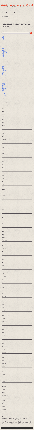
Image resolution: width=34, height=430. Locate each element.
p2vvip (2, 198)
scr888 (2, 245)
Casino (2, 141)
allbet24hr (3, 127)
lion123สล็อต (3, 175)
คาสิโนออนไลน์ (4, 296)
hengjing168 (3, 159)
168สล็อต (3, 111)
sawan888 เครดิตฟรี (4, 240)
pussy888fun (3, 228)
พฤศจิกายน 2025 (4, 395)
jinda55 (3, 37)
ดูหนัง (2, 86)
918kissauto (12, 418)
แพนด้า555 (3, 374)
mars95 (3, 187)
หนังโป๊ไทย (3, 50)
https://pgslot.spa (4, 52)
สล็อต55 (3, 327)
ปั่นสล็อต (3, 313)
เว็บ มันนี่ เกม (3, 360)
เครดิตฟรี (3, 357)
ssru (2, 262)
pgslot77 (3, 90)
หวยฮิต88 (3, 354)
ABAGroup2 (3, 125)
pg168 (3, 36)
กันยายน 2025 (3, 398)
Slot (2, 251)
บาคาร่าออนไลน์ (4, 92)
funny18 (3, 155)
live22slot (3, 178)
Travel (2, 271)
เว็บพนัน (19, 23)
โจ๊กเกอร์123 (16, 425)
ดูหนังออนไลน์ (4, 59)
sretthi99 (3, 259)
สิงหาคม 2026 (3, 381)
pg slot (3, 54)
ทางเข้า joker (4, 60)
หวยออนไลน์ (4, 95)
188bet (3, 418)
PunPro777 (3, 223)
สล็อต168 (3, 326)
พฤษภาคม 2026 (4, 386)
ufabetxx (3, 282)
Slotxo (2, 257)
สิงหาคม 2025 (3, 400)
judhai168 (3, 172)
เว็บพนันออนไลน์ (23, 23)
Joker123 (3, 167)
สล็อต (8, 23)
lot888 (2, 181)
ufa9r (2, 279)
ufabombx (3, 284)
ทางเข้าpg (3, 307)
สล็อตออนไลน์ (12, 23)
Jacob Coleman (5, 27)
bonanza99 (3, 136)
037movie (3, 108)
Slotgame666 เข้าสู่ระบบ (5, 256)
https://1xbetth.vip (4, 51)
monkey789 (3, 189)
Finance (3, 150)
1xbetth (2, 116)
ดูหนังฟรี (3, 77)
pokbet (2, 220)
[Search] (32, 10)
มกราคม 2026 (3, 392)
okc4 (2, 192)
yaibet (2, 290)
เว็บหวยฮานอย (4, 368)
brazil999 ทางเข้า (4, 139)
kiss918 (3, 55)
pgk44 (2, 212)
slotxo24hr (24, 421)
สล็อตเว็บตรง (4, 40)
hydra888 (3, 161)
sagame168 (3, 237)
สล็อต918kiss (3, 335)
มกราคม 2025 (3, 411)
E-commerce (3, 145)
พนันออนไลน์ (4, 23)
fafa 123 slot (3, 147)
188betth (3, 114)
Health (2, 158)
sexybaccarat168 (4, 248)
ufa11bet (3, 273)
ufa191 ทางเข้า (4, 276)
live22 (2, 85)
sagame (10, 421)
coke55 (2, 144)
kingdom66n (3, 173)
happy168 (3, 156)
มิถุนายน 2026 (3, 384)
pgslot (3, 53)
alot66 (2, 128)
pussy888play (3, 229)
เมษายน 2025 (3, 406)
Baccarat (3, 133)
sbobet (2, 243)
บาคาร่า (3, 47)
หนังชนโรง (3, 74)
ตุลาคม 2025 (3, 397)
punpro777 (3, 93)
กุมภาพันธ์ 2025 (4, 409)
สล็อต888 (3, 42)
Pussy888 (3, 226)
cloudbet (3, 142)
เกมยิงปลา (16, 23)
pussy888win (3, 231)
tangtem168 (3, 265)
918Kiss (3, 119)
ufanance (3, 287)
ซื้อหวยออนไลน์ (4, 94)
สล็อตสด (3, 341)
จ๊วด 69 (2, 298)
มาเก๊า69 (3, 321)
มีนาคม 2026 (3, 389)
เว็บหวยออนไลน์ (4, 366)
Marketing (3, 186)
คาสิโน (2, 293)
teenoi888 (3, 268)
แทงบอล (3, 371)
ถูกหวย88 (3, 304)
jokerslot (3, 67)
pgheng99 (3, 83)
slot (2, 57)
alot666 (2, 130)
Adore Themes (30, 427)
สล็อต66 (3, 39)
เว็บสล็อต (12, 425)
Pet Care (3, 200)
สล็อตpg (3, 338)
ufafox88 (3, 285)
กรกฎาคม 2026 (4, 383)
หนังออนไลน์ (4, 88)
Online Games (3, 195)
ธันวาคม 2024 (3, 412)
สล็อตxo (3, 69)
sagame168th (4, 75)
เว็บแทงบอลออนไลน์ (4, 369)
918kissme (3, 122)
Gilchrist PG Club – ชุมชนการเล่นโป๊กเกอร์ (17, 5)
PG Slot (2, 203)
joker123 (3, 35)
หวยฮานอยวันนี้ (4, 352)
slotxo (3, 48)
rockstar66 (3, 234)
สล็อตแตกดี (3, 349)
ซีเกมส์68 (3, 299)
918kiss (3, 72)
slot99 (3, 38)
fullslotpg (3, 84)
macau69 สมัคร (4, 184)
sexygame (18, 421)
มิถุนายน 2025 (3, 403)
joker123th (3, 170)
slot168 (2, 254)
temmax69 (3, 270)
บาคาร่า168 (3, 310)
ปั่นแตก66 (3, 91)
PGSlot (2, 214)
